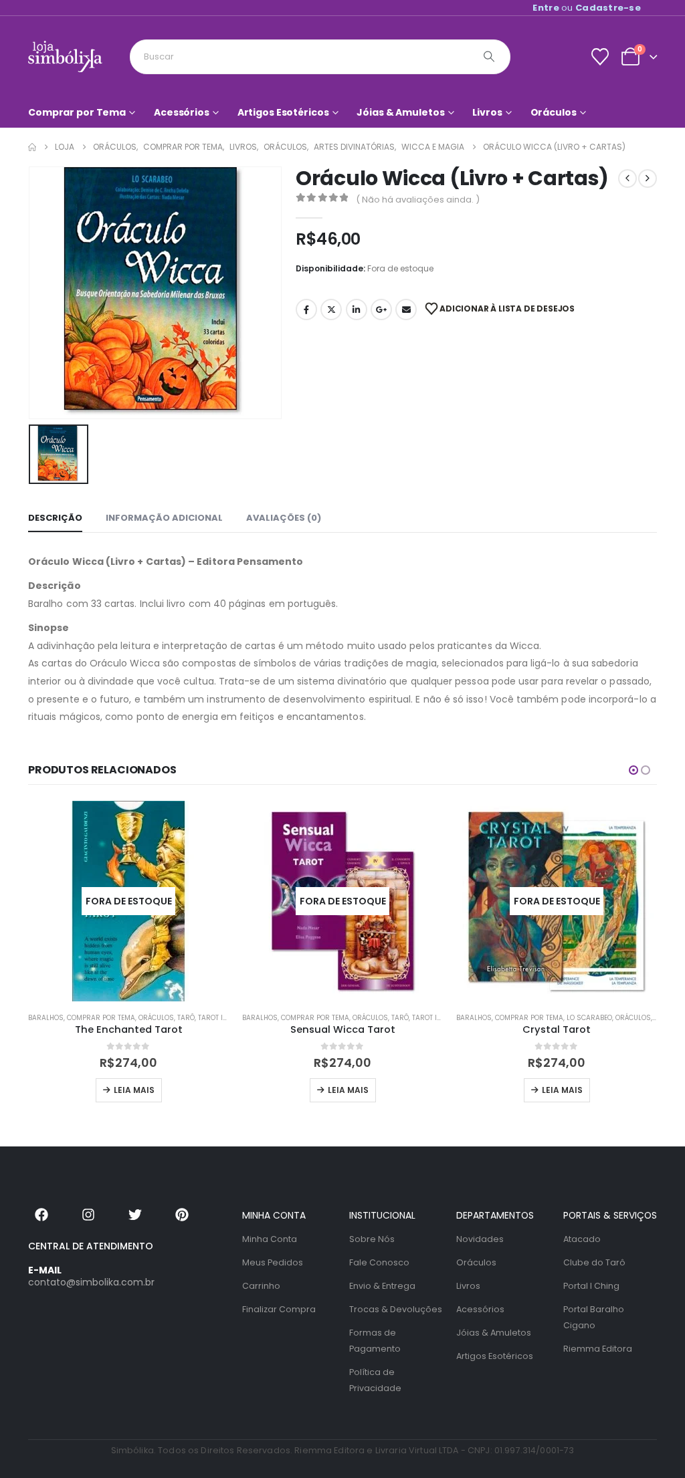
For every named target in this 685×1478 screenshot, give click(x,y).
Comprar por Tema (77, 112)
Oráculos (553, 112)
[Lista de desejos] (599, 57)
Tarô (186, 1018)
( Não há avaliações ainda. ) (418, 199)
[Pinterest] (182, 1214)
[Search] (489, 57)
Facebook (306, 309)
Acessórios (181, 112)
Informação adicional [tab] (164, 517)
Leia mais (134, 1090)
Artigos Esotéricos (283, 112)
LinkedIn (356, 309)
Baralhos (46, 1018)
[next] (647, 178)
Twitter (331, 309)
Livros (487, 112)
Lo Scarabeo (589, 1018)
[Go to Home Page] (32, 147)
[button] (633, 770)
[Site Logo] (65, 56)
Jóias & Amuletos (400, 112)
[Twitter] (135, 1214)
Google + (381, 309)
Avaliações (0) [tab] (283, 517)
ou (586, 7)
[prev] (627, 178)
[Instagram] (88, 1214)
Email (406, 309)
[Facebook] (41, 1214)
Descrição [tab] (55, 517)
